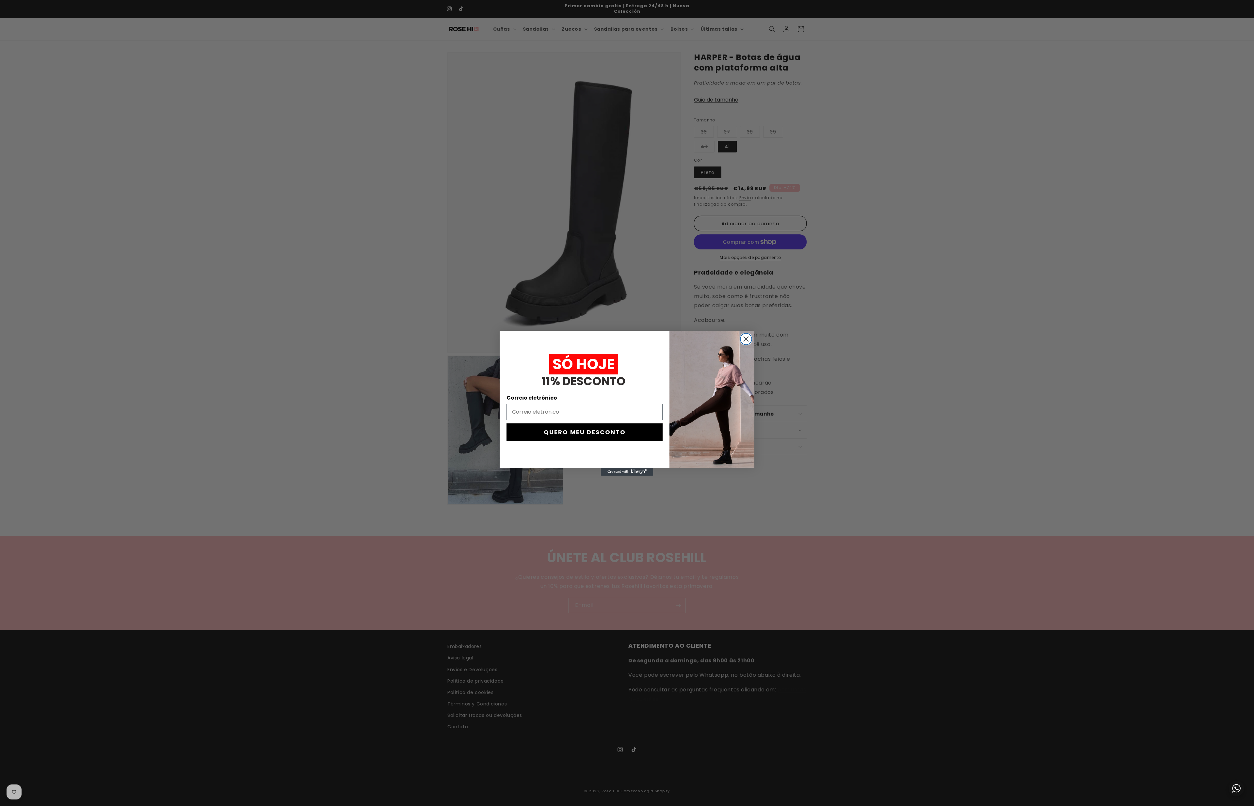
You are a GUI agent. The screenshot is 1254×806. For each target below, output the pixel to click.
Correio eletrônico (531, 398)
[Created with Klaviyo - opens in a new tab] (627, 472)
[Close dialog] (746, 339)
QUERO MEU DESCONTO (585, 432)
